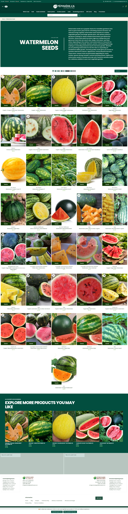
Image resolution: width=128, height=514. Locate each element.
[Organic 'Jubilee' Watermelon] (40, 426)
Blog (95, 11)
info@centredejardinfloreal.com (30, 485)
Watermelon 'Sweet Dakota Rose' (39, 348)
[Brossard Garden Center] (99, 478)
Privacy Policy (28, 503)
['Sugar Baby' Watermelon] (111, 426)
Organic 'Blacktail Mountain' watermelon (13, 348)
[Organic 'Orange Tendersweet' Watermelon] (16, 426)
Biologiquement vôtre (13, 266)
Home (3, 19)
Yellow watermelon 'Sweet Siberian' (38, 228)
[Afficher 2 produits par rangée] (55, 71)
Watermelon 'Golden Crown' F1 (13, 189)
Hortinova (64, 346)
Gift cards (89, 11)
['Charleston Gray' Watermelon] (87, 426)
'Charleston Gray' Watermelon (89, 110)
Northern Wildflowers (38, 227)
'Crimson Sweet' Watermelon (13, 149)
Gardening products (78, 11)
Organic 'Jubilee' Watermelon (38, 110)
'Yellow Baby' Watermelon (13, 308)
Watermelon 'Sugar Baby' (13, 228)
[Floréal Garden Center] (28, 478)
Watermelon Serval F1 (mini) (114, 189)
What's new (26, 11)
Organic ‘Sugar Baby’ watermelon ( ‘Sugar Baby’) (13, 268)
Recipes (37, 500)
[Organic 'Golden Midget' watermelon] (64, 426)
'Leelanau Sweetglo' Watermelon (64, 268)
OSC (89, 307)
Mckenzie (115, 266)
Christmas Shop (45, 500)
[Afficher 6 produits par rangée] (73, 71)
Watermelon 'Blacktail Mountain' (64, 228)
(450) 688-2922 (26, 483)
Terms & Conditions (39, 503)
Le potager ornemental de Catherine (38, 266)
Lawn (69, 11)
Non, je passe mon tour (70, 512)
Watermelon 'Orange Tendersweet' (64, 387)
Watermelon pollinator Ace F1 (64, 189)
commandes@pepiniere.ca (120, 1)
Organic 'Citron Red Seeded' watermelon (39, 149)
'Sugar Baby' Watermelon (115, 110)
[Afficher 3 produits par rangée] (59, 71)
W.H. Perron (89, 148)
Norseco (13, 227)
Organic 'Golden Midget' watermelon (64, 110)
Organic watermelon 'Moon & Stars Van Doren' (38, 308)
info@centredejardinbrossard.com (97, 485)
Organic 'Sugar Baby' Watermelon (64, 149)
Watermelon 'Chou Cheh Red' (89, 268)
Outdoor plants (61, 11)
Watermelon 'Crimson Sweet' (115, 348)
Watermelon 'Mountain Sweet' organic (114, 228)
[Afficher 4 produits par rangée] (63, 71)
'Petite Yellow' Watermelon (38, 268)
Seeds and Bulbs (40, 11)
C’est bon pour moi (57, 512)
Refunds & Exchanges (70, 500)
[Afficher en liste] (53, 71)
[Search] (79, 15)
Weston (89, 108)
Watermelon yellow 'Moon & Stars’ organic (89, 228)
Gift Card (99, 498)
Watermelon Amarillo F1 (89, 189)
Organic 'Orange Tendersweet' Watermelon (13, 110)
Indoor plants (51, 11)
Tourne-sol (114, 307)
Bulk (33, 11)
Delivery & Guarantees (57, 500)
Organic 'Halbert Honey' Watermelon (64, 308)
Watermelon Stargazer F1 (39, 189)
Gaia (13, 108)
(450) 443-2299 (101, 483)
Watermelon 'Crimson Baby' (89, 348)
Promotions (102, 11)
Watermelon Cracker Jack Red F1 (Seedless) (89, 149)
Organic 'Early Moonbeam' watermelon (114, 308)
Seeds (6, 445)
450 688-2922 (108, 1)
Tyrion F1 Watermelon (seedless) (115, 149)
